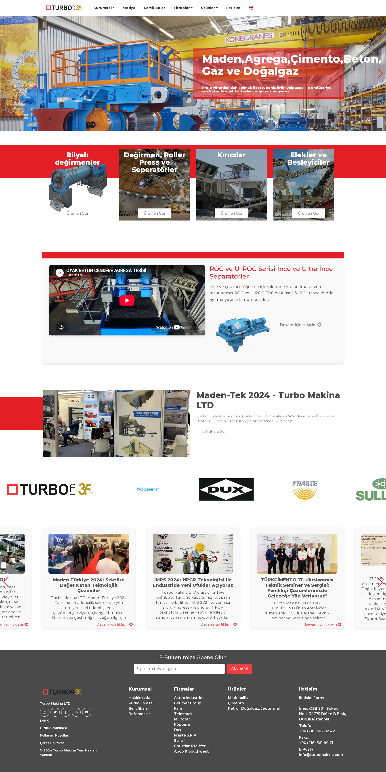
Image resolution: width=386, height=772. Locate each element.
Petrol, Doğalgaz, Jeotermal (254, 708)
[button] (6, 73)
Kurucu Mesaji (141, 703)
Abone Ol (239, 668)
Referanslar (139, 714)
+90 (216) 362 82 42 (317, 731)
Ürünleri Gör (77, 213)
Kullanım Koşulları (54, 735)
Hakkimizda (139, 698)
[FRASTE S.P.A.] (305, 489)
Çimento (236, 703)
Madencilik (238, 698)
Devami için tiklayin (112, 624)
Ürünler (208, 8)
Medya (129, 8)
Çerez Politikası (52, 743)
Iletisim (233, 8)
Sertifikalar (155, 8)
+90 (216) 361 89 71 (316, 743)
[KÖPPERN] (148, 489)
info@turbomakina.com (321, 755)
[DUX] (226, 489)
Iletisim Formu (312, 698)
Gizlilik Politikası (53, 728)
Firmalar (182, 8)
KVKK (44, 721)
